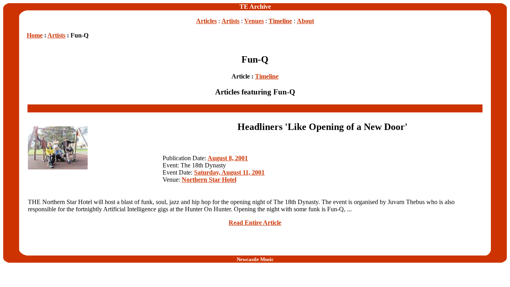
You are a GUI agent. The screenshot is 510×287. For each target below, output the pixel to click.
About (305, 21)
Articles (206, 21)
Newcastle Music (255, 259)
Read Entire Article (255, 222)
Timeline (280, 21)
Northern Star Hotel (209, 179)
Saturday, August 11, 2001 (229, 172)
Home (35, 35)
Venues (254, 21)
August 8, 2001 (228, 158)
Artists (230, 21)
